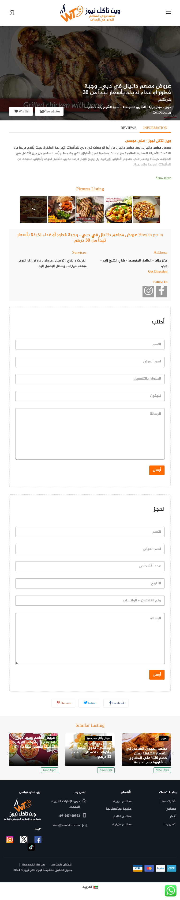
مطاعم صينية (121, 824)
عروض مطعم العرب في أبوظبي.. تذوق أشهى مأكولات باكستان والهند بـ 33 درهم (90, 750)
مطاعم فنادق (122, 816)
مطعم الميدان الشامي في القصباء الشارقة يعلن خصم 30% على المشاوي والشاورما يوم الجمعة (146, 756)
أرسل (157, 470)
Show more (163, 178)
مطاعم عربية (122, 801)
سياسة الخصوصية (33, 864)
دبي (168, 107)
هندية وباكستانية (118, 809)
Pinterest (65, 703)
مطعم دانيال (152, 147)
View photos (52, 111)
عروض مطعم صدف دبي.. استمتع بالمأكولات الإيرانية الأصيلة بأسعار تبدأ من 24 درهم (34, 745)
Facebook (118, 703)
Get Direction (162, 112)
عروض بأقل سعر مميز (98, 738)
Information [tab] (155, 128)
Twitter (91, 703)
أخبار (173, 816)
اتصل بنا (170, 824)
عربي (164, 738)
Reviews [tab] (128, 128)
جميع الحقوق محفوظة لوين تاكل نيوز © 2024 (42, 870)
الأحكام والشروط (61, 864)
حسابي (171, 809)
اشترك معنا (168, 801)
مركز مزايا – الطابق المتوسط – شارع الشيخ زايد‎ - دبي (124, 107)
